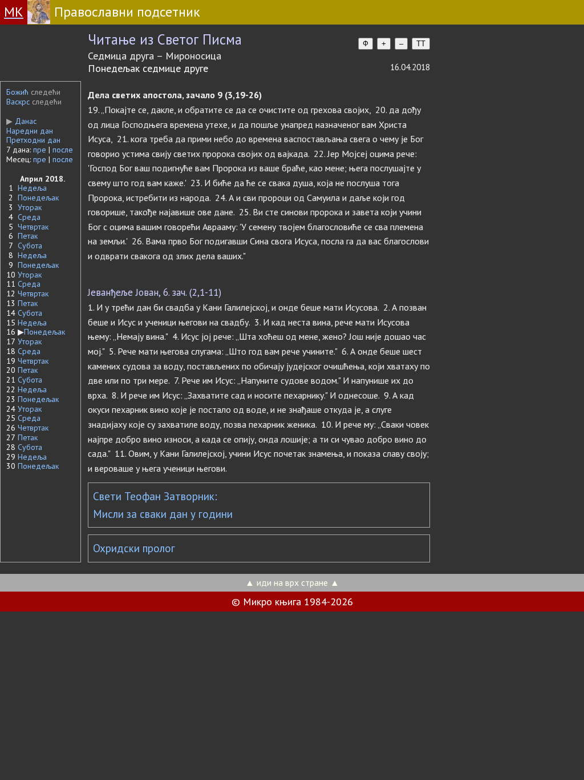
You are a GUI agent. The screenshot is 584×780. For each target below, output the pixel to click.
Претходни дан (33, 140)
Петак (28, 236)
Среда (29, 217)
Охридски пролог (134, 548)
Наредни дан (29, 131)
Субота (30, 245)
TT (420, 43)
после (62, 149)
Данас (21, 121)
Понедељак (38, 197)
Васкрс (18, 102)
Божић (17, 92)
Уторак (30, 207)
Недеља (32, 188)
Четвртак (33, 227)
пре (39, 149)
